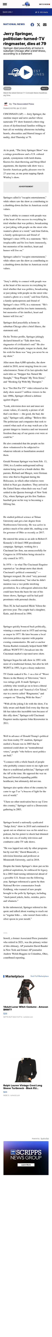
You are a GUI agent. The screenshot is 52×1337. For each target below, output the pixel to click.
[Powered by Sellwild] (45, 1139)
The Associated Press (23, 104)
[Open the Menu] (4, 4)
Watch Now (44, 4)
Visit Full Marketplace (40, 976)
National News (14, 24)
